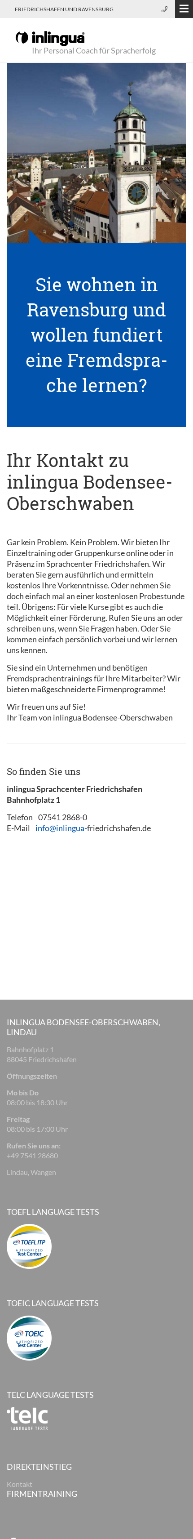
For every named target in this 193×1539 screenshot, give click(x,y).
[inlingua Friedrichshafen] (50, 38)
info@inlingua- (61, 828)
